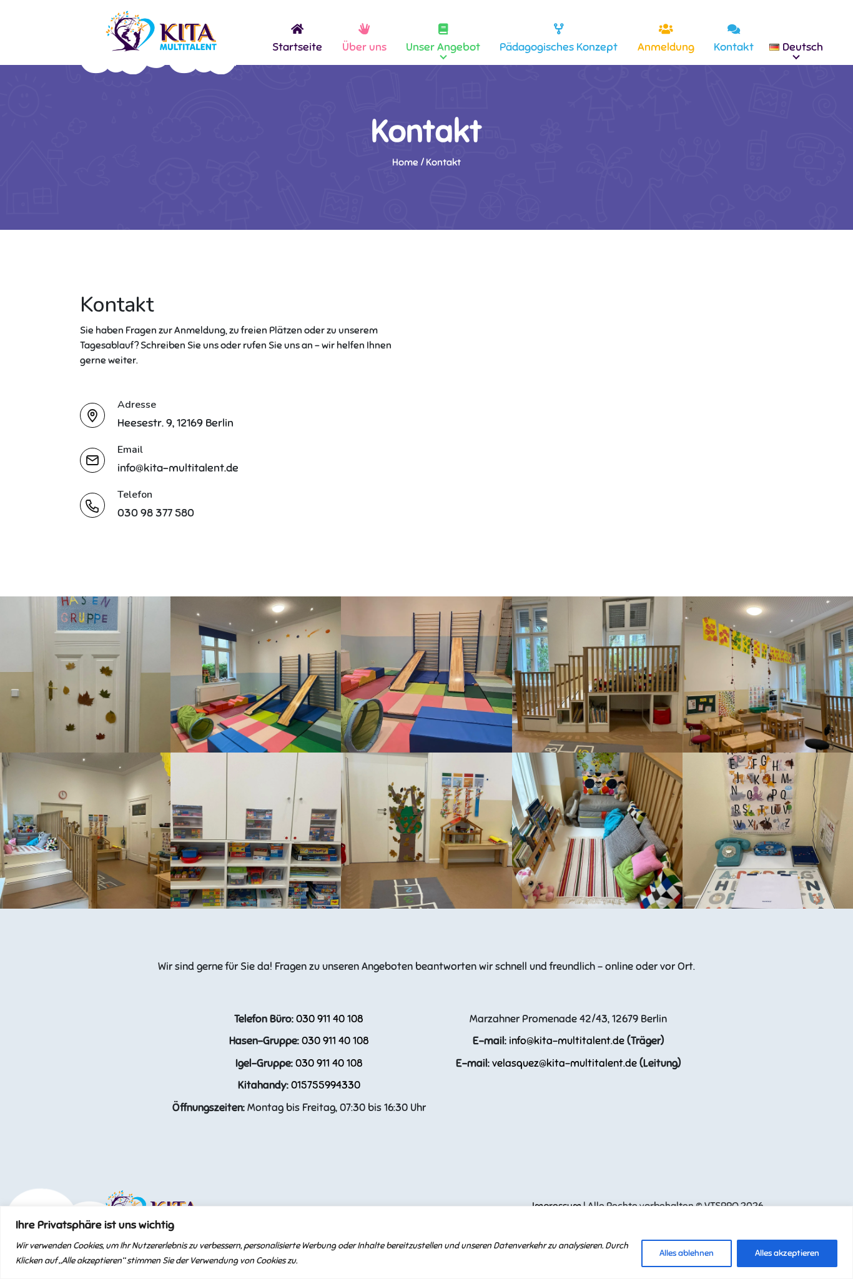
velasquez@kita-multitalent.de (564, 1063)
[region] (426, 1242)
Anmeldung (666, 47)
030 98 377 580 (155, 513)
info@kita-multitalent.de (178, 468)
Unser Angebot (443, 47)
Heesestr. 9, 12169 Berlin (175, 423)
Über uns (364, 47)
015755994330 (325, 1085)
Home (405, 162)
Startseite (297, 47)
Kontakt (734, 47)
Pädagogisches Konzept (559, 47)
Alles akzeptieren (787, 1253)
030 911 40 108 (329, 1018)
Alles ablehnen (686, 1253)
